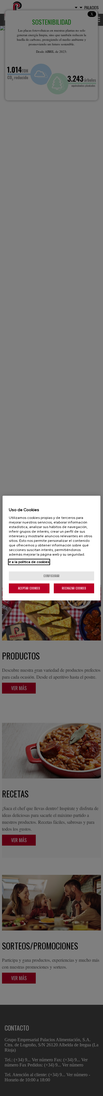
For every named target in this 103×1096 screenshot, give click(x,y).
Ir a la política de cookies (29, 562)
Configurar (51, 576)
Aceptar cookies (29, 588)
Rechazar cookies (74, 588)
